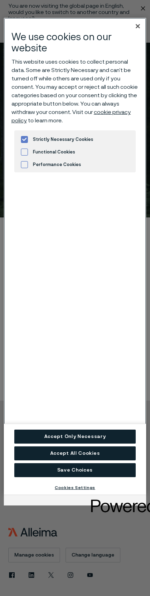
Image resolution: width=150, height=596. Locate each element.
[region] (75, 256)
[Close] (137, 26)
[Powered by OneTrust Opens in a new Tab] (116, 501)
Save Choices (75, 470)
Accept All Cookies (75, 453)
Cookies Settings (75, 488)
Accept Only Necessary (75, 436)
